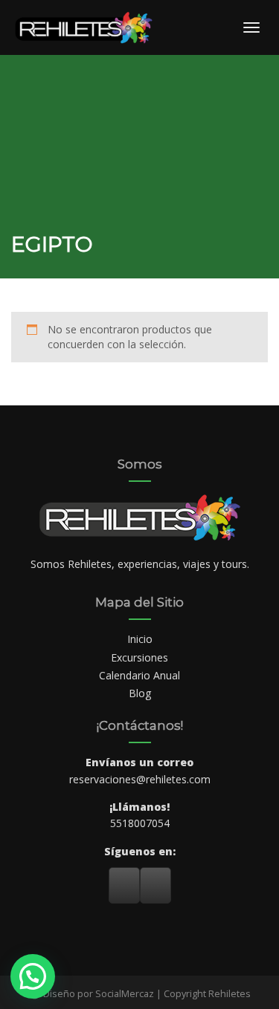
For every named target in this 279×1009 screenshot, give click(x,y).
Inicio (140, 639)
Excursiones (139, 657)
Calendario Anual (139, 675)
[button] (32, 976)
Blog (140, 693)
